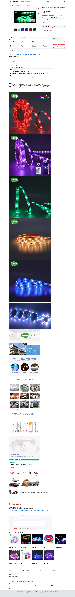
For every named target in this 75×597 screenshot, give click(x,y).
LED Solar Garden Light (26, 571)
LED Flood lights (11, 571)
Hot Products (18, 591)
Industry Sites (42, 591)
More (10, 588)
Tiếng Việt (55, 592)
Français (27, 592)
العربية (41, 592)
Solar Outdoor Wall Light (26, 570)
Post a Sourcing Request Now (31, 528)
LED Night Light (53, 570)
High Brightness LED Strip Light (29, 581)
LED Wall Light (39, 570)
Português (24, 592)
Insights (57, 591)
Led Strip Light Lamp (42, 585)
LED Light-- (10, 570)
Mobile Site (54, 591)
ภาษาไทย (50, 592)
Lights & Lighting (13, 5)
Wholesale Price (38, 591)
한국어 (44, 592)
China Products (22, 591)
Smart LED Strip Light (12, 581)
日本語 (46, 592)
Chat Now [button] (60, 15)
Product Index (51, 591)
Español (22, 592)
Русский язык (30, 592)
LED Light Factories (12, 585)
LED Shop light (11, 573)
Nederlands (39, 592)
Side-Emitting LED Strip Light (20, 581)
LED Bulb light (53, 573)
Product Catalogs (20, 568)
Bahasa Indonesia (59, 592)
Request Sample (56, 17)
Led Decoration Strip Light (50, 585)
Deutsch (36, 592)
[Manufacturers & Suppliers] (13, 1)
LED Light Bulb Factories (19, 585)
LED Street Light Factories (27, 585)
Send (15, 528)
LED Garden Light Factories (35, 585)
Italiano (33, 592)
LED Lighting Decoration (18, 5)
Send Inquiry (48, 15)
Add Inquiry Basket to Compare (25, 32)
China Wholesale (34, 591)
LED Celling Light (25, 573)
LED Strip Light (23, 5)
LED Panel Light (39, 571)
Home (10, 5)
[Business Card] (64, 41)
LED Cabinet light (40, 573)
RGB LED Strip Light (28, 5)
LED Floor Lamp (53, 571)
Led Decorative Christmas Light (58, 585)
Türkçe (52, 592)
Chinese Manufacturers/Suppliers (28, 591)
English (19, 592)
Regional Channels (47, 591)
